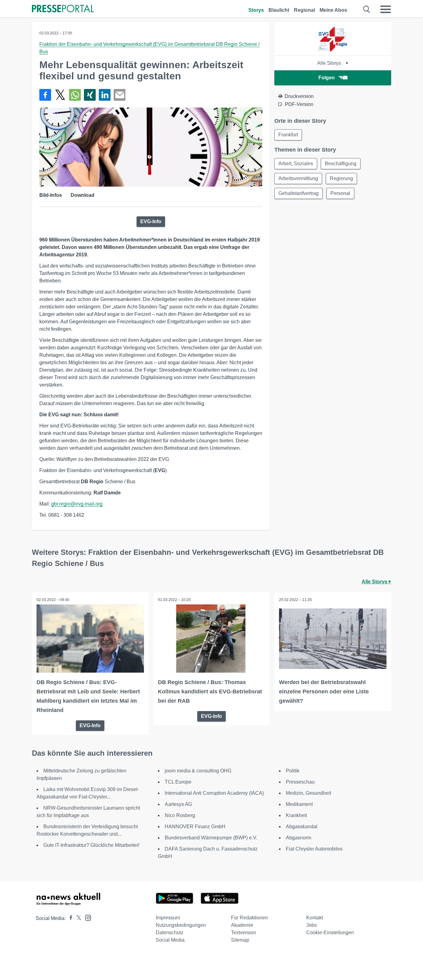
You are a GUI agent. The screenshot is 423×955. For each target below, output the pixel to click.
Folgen (326, 77)
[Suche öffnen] (367, 9)
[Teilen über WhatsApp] (75, 95)
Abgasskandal (301, 826)
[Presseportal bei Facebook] (69, 918)
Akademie (242, 925)
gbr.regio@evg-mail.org (76, 503)
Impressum (168, 917)
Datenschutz (169, 932)
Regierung (341, 178)
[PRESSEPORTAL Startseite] (63, 9)
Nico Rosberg (180, 815)
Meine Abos (333, 10)
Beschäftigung (340, 163)
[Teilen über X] (60, 95)
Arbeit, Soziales (295, 163)
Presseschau (300, 782)
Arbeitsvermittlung (298, 178)
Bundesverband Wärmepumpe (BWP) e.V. (211, 837)
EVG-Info (150, 221)
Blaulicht (278, 10)
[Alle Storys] (333, 50)
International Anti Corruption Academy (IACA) (214, 793)
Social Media (170, 940)
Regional (304, 10)
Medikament (299, 804)
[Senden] (119, 95)
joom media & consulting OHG (198, 770)
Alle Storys (329, 63)
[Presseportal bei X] (76, 918)
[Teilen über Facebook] (45, 95)
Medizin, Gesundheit (308, 793)
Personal (340, 193)
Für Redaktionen (249, 917)
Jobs (311, 925)
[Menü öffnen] (385, 9)
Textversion (243, 932)
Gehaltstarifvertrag (298, 193)
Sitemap (240, 940)
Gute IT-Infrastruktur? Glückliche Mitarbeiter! (91, 845)
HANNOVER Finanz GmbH (195, 826)
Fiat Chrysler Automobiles (314, 848)
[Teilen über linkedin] (105, 95)
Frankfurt (288, 134)
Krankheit (296, 815)
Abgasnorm (298, 837)
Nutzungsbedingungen (181, 925)
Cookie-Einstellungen (330, 932)
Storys (256, 10)
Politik (292, 770)
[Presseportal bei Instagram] (86, 917)
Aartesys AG (178, 804)
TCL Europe (178, 782)
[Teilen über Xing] (90, 95)
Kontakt (314, 917)
